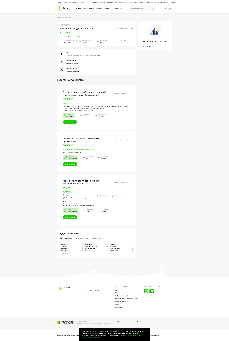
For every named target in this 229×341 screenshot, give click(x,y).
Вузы (70, 2)
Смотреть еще (65, 254)
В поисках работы (81, 8)
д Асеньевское (90, 248)
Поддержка (118, 307)
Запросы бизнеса (133, 2)
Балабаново (64, 248)
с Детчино (88, 250)
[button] (165, 8)
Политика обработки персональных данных (71, 335)
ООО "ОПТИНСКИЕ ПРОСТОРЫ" (155, 42)
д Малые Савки (115, 248)
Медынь (112, 244)
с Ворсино (63, 250)
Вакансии (59, 2)
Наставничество (95, 2)
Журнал (103, 2)
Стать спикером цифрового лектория (126, 298)
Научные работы (123, 2)
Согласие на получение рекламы (150, 335)
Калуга (62, 244)
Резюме (66, 2)
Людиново (113, 246)
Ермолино (88, 244)
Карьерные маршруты (153, 2)
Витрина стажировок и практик (99, 8)
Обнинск (63, 246)
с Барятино (114, 250)
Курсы (117, 304)
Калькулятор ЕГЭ (84, 2)
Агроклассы (143, 2)
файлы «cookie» (98, 331)
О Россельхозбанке (93, 290)
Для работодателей (117, 8)
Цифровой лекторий (111, 2)
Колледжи (76, 2)
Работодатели (164, 2)
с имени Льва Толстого (93, 246)
